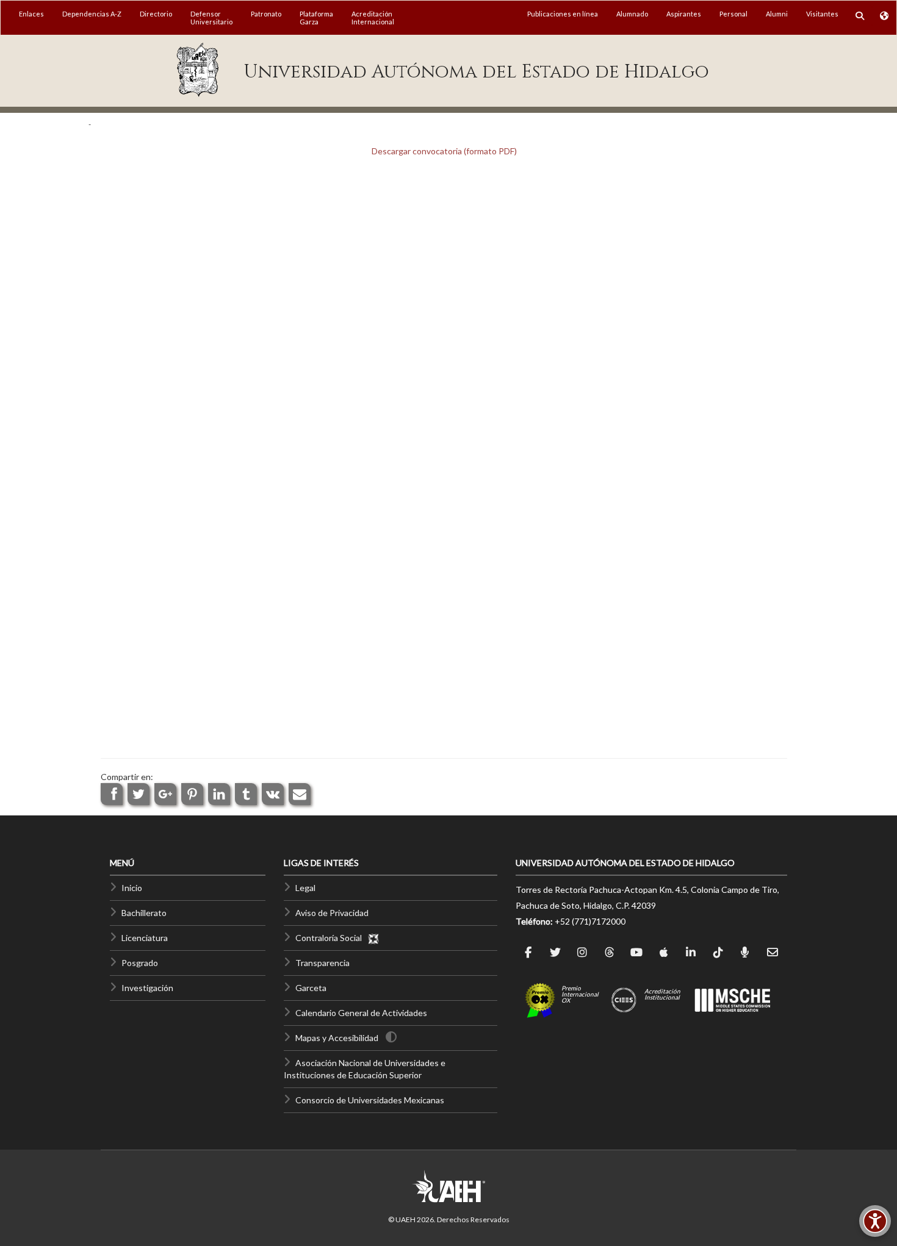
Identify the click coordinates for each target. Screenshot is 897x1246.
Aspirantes (683, 14)
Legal (305, 888)
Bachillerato (144, 913)
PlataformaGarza (316, 18)
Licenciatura (144, 938)
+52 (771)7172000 (590, 921)
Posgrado (139, 963)
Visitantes (822, 14)
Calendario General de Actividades (361, 1013)
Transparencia (322, 963)
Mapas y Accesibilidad (336, 1038)
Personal (733, 14)
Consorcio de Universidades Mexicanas (369, 1100)
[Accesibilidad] (875, 1221)
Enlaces (31, 14)
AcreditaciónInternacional (372, 18)
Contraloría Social (331, 938)
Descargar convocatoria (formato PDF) (444, 151)
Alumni (777, 14)
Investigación (147, 988)
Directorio (156, 14)
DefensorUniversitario (211, 18)
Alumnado (632, 14)
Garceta (310, 988)
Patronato (266, 14)
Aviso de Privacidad (332, 913)
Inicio (131, 888)
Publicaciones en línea (562, 14)
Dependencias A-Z (91, 14)
